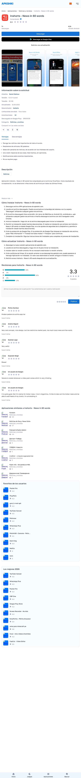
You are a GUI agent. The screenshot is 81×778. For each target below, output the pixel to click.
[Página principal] (7, 6)
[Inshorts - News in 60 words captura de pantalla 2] (56, 68)
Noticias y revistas (17, 122)
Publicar (74, 301)
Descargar (40, 34)
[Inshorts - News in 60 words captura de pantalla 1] (34, 68)
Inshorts (16, 108)
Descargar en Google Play (42, 39)
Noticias (6, 174)
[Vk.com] (8, 129)
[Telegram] (3, 129)
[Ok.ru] (12, 129)
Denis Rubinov (14, 94)
